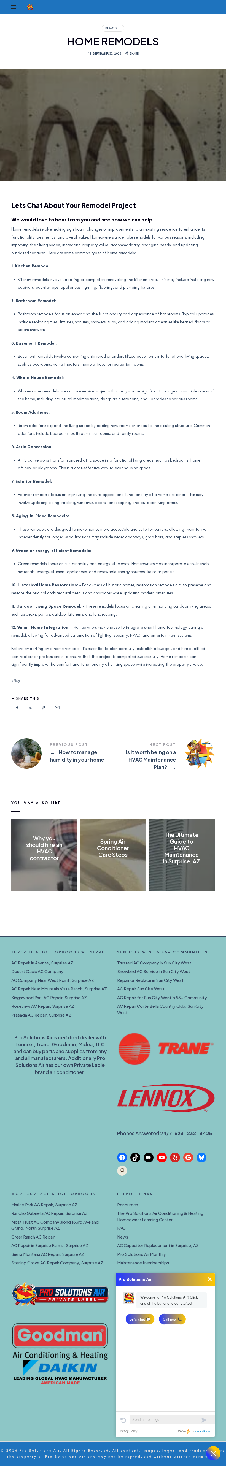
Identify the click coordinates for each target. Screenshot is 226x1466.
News (122, 1236)
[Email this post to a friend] (57, 708)
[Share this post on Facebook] (17, 708)
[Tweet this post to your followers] (31, 708)
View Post (44, 869)
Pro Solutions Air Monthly (141, 1254)
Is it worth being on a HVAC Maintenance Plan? (164, 757)
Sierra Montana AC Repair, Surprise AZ (47, 1254)
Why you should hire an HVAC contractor (44, 848)
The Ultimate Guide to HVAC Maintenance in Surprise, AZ (181, 848)
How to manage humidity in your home (62, 753)
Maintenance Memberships (143, 1262)
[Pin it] (43, 708)
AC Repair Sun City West (141, 988)
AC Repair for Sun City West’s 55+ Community (162, 997)
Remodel (113, 28)
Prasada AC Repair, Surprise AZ (41, 1014)
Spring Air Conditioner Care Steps (113, 848)
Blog (16, 680)
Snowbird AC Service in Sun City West (153, 971)
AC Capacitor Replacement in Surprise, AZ (158, 1245)
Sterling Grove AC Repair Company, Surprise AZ (57, 1262)
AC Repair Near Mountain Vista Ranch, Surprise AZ (59, 988)
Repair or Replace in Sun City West (150, 980)
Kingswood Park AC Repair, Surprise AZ (49, 997)
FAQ (121, 1228)
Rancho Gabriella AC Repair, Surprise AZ (49, 1213)
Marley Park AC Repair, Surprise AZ (44, 1204)
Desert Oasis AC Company (37, 971)
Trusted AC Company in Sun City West (154, 962)
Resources (127, 1204)
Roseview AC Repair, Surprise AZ (42, 1006)
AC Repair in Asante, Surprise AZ (42, 962)
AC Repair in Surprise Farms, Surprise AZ (49, 1245)
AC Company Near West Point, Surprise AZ (52, 980)
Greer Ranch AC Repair (33, 1236)
